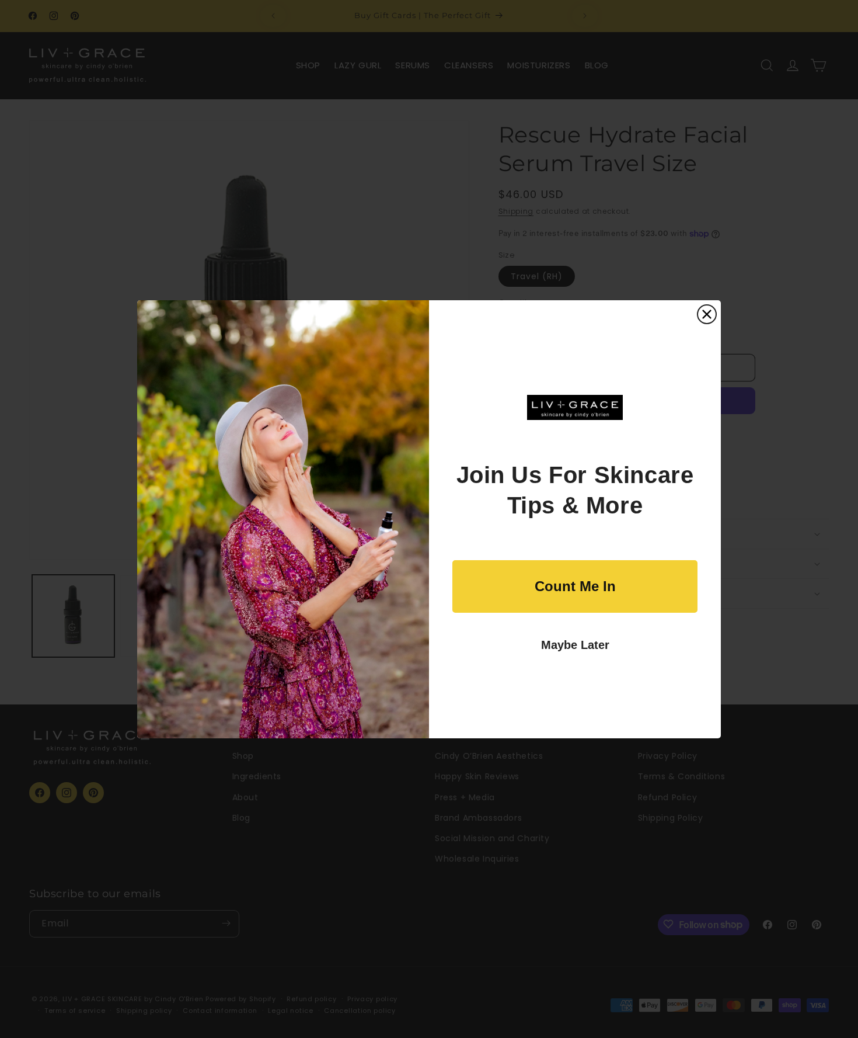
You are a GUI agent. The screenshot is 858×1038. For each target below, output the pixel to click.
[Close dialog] (706, 314)
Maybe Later (575, 644)
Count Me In (575, 586)
